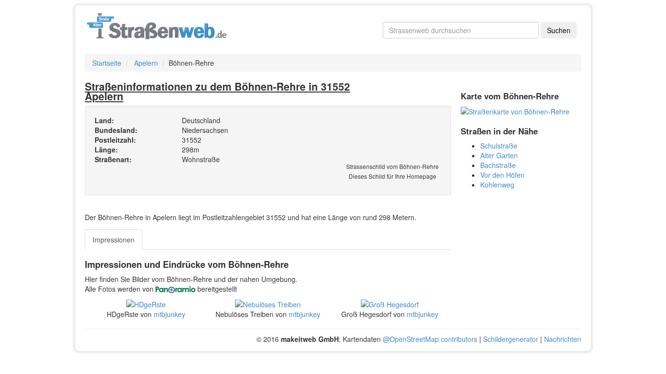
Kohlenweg (497, 184)
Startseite (106, 63)
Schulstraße (498, 145)
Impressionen (114, 239)
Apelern (146, 63)
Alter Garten (499, 155)
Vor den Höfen (502, 175)
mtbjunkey (169, 314)
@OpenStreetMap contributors (430, 339)
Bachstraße (498, 165)
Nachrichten (562, 339)
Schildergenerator (510, 339)
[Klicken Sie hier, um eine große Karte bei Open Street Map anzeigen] (515, 110)
